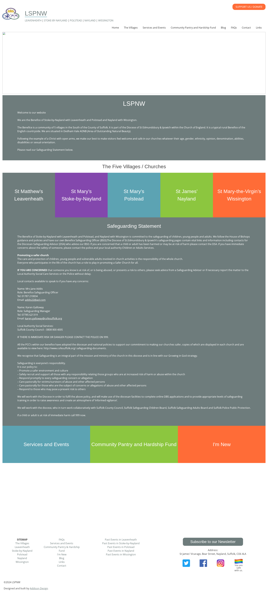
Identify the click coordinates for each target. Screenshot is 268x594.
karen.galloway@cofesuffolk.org (43, 318)
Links (259, 27)
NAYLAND (90, 20)
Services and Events (154, 27)
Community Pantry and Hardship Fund (193, 27)
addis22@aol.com (35, 300)
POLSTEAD (76, 20)
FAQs (234, 27)
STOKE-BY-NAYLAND (55, 20)
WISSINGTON (105, 20)
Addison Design (39, 588)
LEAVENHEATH (33, 20)
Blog (223, 27)
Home (115, 27)
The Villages (131, 27)
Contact (246, 27)
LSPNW (36, 13)
